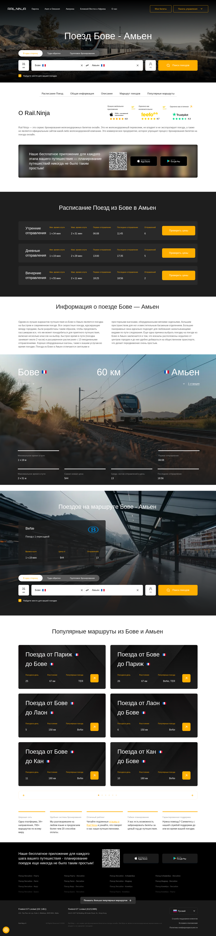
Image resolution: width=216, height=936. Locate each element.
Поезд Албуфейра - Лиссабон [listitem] (167, 876)
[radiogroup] (58, 53)
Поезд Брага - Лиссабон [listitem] (74, 892)
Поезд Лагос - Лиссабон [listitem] (74, 881)
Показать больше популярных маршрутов (105, 900)
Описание (107, 93)
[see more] (94, 678)
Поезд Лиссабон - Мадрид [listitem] (121, 881)
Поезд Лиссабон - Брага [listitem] (28, 892)
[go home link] (17, 8)
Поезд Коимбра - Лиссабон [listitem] (166, 886)
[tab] (52, 94)
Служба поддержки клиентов (185, 919)
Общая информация (82, 93)
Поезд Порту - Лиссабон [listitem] (74, 876)
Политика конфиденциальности (184, 928)
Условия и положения (188, 923)
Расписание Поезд (52, 93)
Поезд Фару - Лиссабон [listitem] (74, 886)
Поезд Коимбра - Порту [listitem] (165, 892)
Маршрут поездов (130, 93)
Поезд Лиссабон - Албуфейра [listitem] (122, 876)
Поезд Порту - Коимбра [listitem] (120, 892)
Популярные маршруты (160, 93)
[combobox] (51, 65)
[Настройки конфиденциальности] (6, 930)
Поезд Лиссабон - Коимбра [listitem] (121, 886)
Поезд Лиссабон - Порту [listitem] (28, 876)
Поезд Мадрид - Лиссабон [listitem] (166, 881)
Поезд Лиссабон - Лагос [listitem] (28, 881)
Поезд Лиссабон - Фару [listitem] (28, 886)
